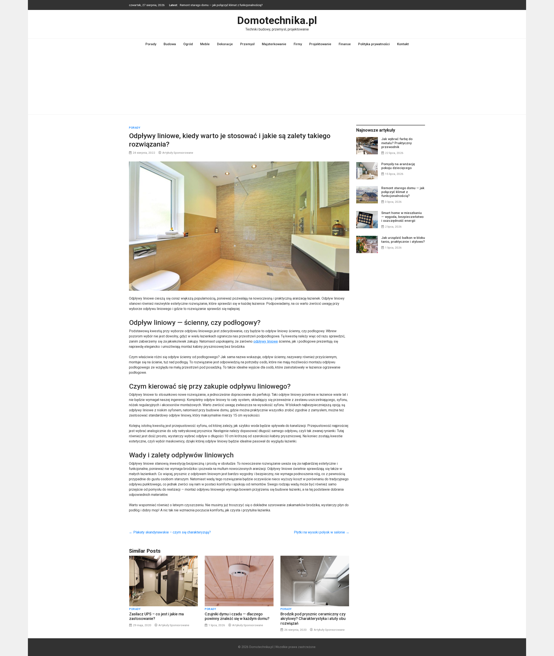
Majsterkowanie (274, 44)
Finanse (345, 44)
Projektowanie (320, 44)
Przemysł (247, 44)
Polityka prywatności (374, 44)
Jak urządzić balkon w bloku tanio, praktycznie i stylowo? (403, 240)
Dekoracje (225, 44)
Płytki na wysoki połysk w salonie (321, 532)
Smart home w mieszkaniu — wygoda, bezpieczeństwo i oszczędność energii (402, 217)
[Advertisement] (277, 82)
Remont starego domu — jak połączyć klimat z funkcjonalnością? (221, 4)
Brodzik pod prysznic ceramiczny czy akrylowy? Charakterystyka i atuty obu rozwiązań (313, 618)
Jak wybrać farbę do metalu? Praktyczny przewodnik (396, 143)
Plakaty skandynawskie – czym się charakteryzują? (170, 532)
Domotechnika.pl (277, 20)
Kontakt (403, 44)
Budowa (170, 44)
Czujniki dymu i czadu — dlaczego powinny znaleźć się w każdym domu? (237, 616)
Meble (205, 44)
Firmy (298, 44)
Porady (150, 44)
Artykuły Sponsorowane (177, 152)
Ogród (188, 44)
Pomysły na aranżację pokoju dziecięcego (398, 166)
